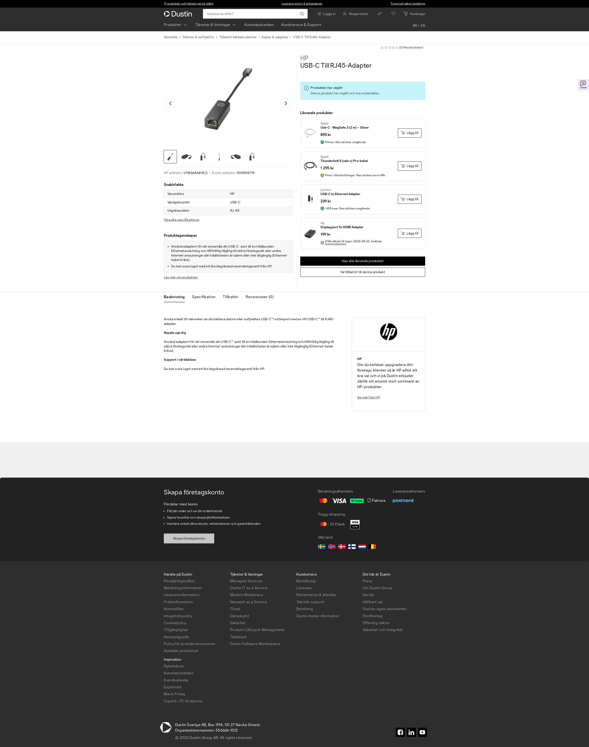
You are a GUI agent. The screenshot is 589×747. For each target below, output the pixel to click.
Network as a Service (248, 602)
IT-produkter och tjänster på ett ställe (188, 3)
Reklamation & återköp (316, 595)
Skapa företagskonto (189, 538)
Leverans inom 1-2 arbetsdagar (302, 3)
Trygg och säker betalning (408, 3)
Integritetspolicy (178, 616)
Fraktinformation (178, 602)
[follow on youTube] (422, 732)
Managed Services (246, 581)
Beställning (306, 581)
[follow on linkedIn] (411, 732)
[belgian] (372, 547)
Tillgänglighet (176, 630)
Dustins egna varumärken (385, 609)
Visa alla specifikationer (181, 220)
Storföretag (373, 616)
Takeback (238, 637)
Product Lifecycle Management (257, 630)
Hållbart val (372, 602)
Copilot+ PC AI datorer (183, 701)
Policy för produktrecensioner (189, 644)
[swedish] (321, 547)
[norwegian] (331, 547)
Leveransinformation (181, 595)
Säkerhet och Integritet (383, 630)
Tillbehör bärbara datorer (238, 37)
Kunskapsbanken (259, 25)
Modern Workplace (246, 595)
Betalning (304, 609)
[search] (301, 13)
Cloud (235, 609)
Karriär (368, 595)
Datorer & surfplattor (198, 37)
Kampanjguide (176, 637)
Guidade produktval (181, 651)
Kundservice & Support (301, 25)
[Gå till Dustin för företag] (179, 14)
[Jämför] (379, 14)
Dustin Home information (317, 616)
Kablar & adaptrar (275, 37)
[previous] (170, 103)
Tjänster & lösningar (213, 25)
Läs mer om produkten (181, 277)
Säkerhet (238, 623)
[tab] (176, 297)
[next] (286, 103)
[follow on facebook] (400, 732)
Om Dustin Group (377, 588)
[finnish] (352, 547)
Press (367, 581)
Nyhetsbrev (174, 666)
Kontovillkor (174, 609)
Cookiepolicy (175, 623)
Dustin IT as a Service (248, 588)
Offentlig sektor (376, 623)
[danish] (342, 547)
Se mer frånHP (368, 397)
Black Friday (174, 694)
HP (304, 58)
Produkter (173, 25)
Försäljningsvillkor (179, 581)
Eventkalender (176, 680)
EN (423, 25)
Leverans (304, 588)
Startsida (171, 37)
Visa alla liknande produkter (363, 261)
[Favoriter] (393, 14)
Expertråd (172, 687)
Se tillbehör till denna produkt (363, 272)
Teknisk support (310, 602)
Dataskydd (239, 616)
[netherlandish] (362, 547)
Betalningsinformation (183, 588)
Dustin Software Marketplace (255, 644)
